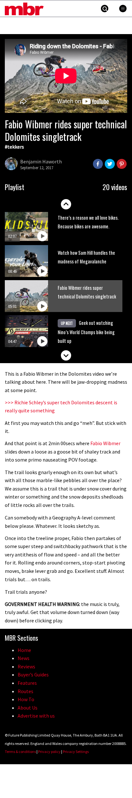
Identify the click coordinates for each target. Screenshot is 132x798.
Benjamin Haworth (41, 161)
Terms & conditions (20, 751)
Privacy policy (49, 751)
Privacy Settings (76, 751)
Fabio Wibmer (105, 443)
